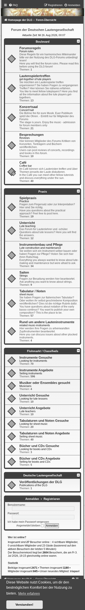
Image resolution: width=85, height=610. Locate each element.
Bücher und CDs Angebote (39, 458)
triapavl (74, 571)
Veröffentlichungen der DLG (40, 482)
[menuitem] (13, 5)
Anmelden (32, 499)
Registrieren (52, 499)
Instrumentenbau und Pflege (41, 244)
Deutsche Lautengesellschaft (42, 475)
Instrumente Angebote (36, 370)
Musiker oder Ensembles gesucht (44, 383)
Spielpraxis (27, 198)
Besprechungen (31, 134)
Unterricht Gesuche (34, 395)
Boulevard (42, 41)
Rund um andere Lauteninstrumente (46, 322)
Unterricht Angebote (34, 408)
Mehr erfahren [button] (29, 593)
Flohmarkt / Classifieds (42, 351)
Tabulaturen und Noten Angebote (44, 433)
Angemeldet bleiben (28, 525)
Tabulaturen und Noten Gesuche (44, 420)
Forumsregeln (30, 48)
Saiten (24, 272)
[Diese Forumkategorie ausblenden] (78, 41)
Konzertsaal (28, 107)
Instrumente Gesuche (35, 357)
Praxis (42, 191)
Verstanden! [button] (24, 604)
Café (22, 162)
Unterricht (27, 223)
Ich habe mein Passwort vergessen (28, 521)
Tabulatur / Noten (32, 291)
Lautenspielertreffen (34, 76)
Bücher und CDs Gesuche (39, 446)
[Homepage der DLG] (42, 10)
